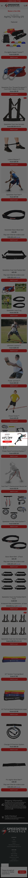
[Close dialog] (26, 432)
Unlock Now (7, 441)
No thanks (7, 443)
